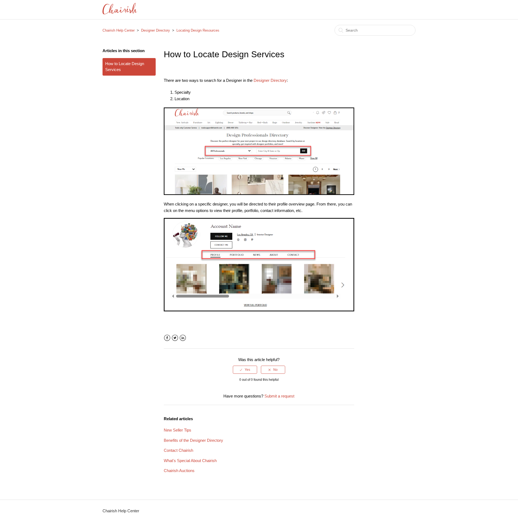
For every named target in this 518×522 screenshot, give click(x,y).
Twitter (175, 338)
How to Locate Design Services (124, 66)
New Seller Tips (177, 430)
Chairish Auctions (179, 470)
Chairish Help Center (119, 30)
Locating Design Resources (197, 30)
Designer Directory (155, 30)
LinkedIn (182, 338)
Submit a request (279, 396)
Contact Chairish (178, 450)
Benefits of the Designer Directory (193, 440)
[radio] (245, 370)
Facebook (167, 338)
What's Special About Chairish (190, 460)
